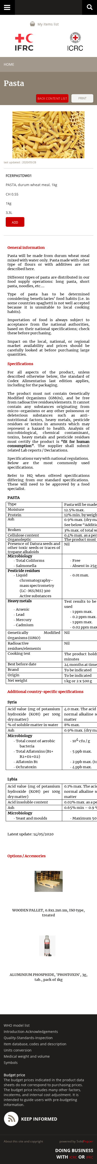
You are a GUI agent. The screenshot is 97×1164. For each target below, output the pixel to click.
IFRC (89, 1157)
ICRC (73, 1157)
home (9, 64)
